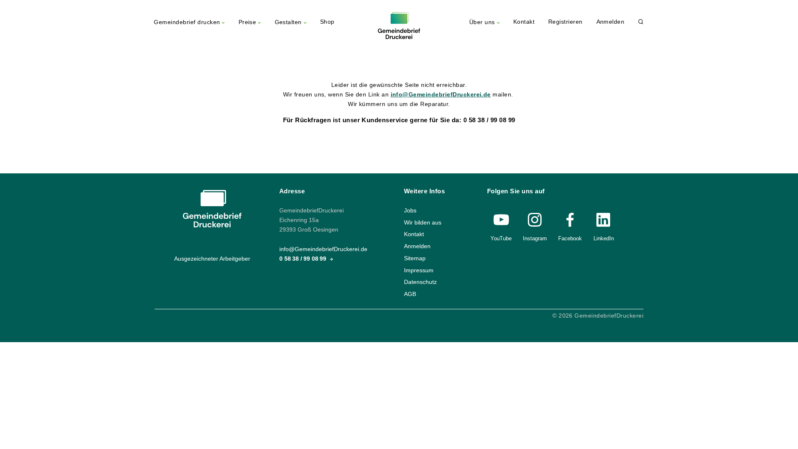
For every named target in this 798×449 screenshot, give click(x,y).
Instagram (535, 238)
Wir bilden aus (422, 222)
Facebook (570, 238)
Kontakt (523, 22)
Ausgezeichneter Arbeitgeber (212, 259)
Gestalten (288, 22)
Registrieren (565, 22)
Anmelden (610, 22)
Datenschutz (420, 282)
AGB (410, 294)
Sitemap (415, 258)
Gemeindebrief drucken (187, 22)
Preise (247, 22)
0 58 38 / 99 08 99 (303, 259)
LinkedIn (604, 238)
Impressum (418, 270)
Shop (327, 22)
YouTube (501, 238)
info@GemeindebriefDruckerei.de (441, 94)
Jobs (410, 210)
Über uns (482, 22)
